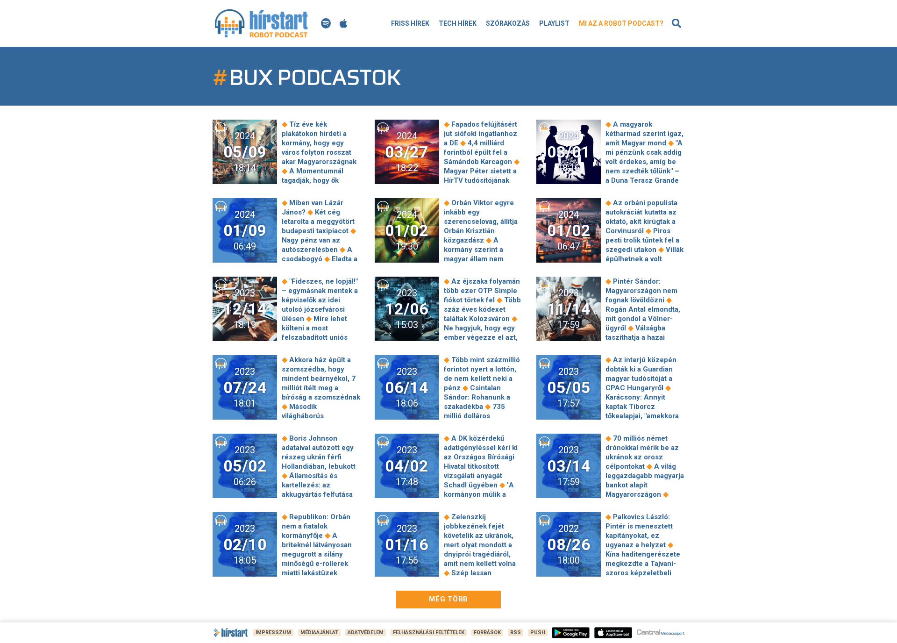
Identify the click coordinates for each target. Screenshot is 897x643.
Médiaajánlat (319, 632)
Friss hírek (410, 23)
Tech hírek (458, 23)
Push (537, 632)
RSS (515, 632)
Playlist (554, 23)
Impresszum (273, 632)
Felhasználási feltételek (428, 632)
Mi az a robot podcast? (621, 23)
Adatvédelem (366, 632)
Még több (448, 599)
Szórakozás (508, 23)
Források (487, 632)
